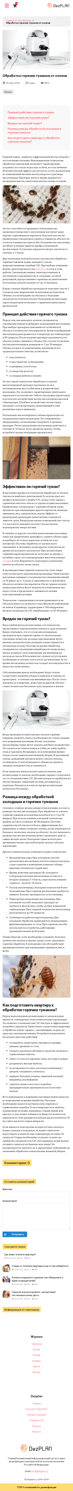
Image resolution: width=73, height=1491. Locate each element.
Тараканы (36, 1343)
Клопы (8, 92)
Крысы (36, 1366)
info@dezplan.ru (39, 1471)
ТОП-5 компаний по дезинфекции (36, 1487)
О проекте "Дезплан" (36, 1409)
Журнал (36, 1426)
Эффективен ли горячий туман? (28, 117)
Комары (36, 1360)
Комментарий (10, 1201)
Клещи (36, 1355)
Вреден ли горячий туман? (25, 123)
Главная (36, 1403)
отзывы (7, 560)
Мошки (36, 1372)
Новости (36, 1431)
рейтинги (41, 268)
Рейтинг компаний (36, 1414)
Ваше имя (7, 1189)
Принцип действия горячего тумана (31, 112)
